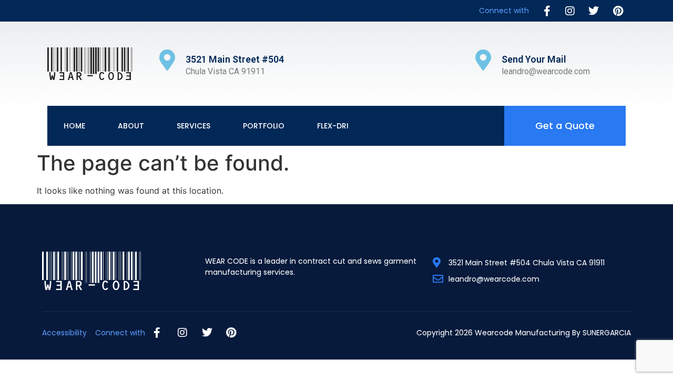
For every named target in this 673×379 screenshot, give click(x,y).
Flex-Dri (333, 126)
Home (74, 126)
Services (193, 126)
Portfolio (263, 126)
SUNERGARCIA (607, 332)
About (131, 126)
